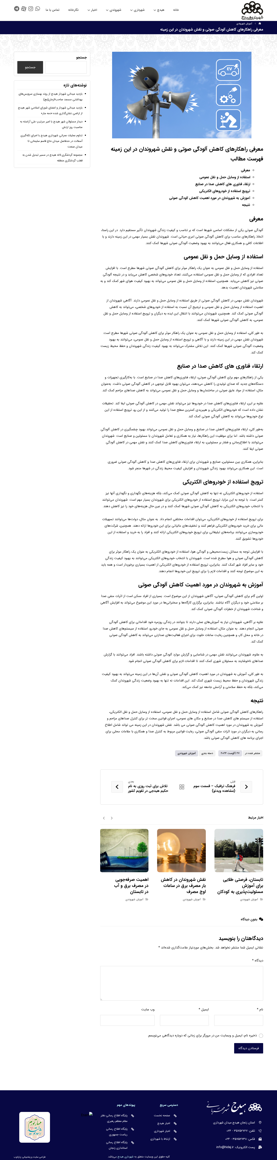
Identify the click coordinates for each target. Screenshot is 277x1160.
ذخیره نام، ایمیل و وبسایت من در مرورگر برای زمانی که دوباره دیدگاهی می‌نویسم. (202, 1035)
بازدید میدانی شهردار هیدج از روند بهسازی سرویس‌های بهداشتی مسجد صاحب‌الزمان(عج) (50, 97)
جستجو (81, 57)
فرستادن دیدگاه (248, 1048)
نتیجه (246, 205)
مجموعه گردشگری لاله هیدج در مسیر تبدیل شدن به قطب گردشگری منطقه (52, 158)
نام (260, 1009)
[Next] (104, 817)
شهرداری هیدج (126, 1157)
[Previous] (111, 817)
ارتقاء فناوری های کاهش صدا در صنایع (222, 184)
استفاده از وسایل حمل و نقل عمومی (224, 177)
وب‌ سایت (148, 1009)
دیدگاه (257, 960)
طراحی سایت (39, 1157)
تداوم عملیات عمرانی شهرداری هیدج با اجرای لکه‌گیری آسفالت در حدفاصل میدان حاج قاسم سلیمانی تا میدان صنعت (51, 141)
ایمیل (204, 1009)
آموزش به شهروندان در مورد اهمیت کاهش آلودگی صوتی (209, 198)
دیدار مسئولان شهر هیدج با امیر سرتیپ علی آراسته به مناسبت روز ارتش (51, 124)
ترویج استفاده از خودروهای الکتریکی (224, 191)
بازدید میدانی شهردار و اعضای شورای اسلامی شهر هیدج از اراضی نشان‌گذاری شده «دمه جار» (50, 110)
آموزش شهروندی (186, 753)
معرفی (245, 170)
